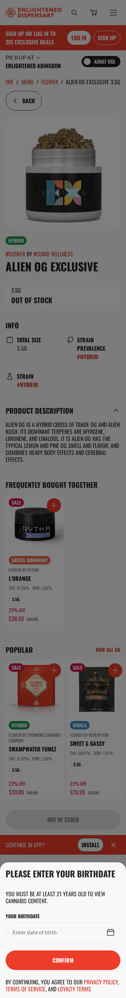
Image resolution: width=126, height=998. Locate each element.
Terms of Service (26, 989)
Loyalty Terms (74, 989)
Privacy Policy (101, 982)
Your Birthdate (23, 916)
